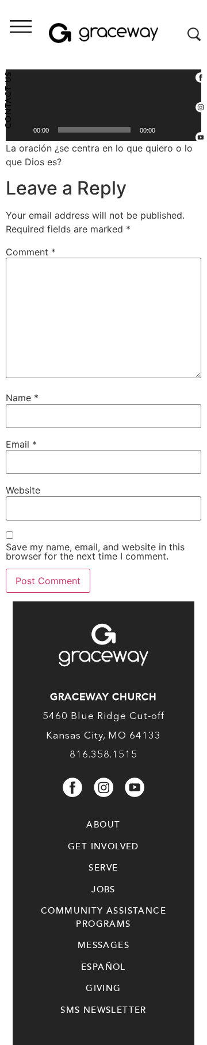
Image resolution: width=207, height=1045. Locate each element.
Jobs (103, 889)
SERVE (103, 868)
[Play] (20, 129)
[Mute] (168, 129)
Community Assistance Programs (103, 917)
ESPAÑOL (103, 967)
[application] (103, 86)
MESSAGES (103, 945)
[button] (103, 87)
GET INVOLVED (103, 846)
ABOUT (103, 824)
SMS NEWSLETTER (103, 1010)
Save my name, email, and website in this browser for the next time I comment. (95, 551)
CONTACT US (8, 100)
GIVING (103, 988)
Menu (54, 35)
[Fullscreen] (186, 129)
